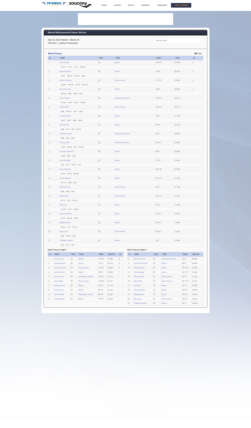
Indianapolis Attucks (122, 98)
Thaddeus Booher (66, 240)
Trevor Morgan (65, 178)
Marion (117, 62)
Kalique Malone (65, 71)
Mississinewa (120, 80)
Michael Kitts (64, 125)
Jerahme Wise (65, 116)
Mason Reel (64, 196)
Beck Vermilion (65, 89)
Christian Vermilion (67, 151)
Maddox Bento (65, 223)
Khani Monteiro (65, 169)
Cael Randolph (65, 160)
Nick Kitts (63, 205)
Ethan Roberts (65, 187)
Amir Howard (64, 62)
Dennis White (65, 142)
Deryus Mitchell (65, 214)
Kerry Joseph (64, 98)
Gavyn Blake (64, 107)
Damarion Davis (66, 134)
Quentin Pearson (66, 80)
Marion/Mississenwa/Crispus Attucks (67, 32)
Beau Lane (64, 231)
